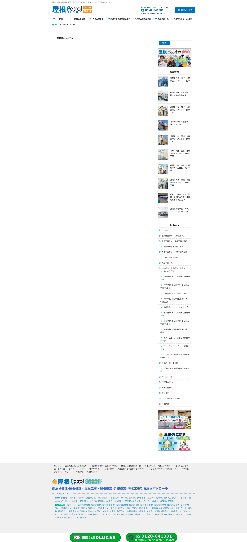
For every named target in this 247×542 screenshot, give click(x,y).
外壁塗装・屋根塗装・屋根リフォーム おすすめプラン (173, 269)
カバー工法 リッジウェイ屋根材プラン (175, 339)
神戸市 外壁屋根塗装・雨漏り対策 (175, 370)
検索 (164, 43)
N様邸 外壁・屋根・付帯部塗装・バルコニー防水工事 (180, 139)
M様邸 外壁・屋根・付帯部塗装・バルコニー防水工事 (180, 109)
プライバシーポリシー (170, 398)
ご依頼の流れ (167, 382)
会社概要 (165, 393)
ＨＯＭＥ (165, 230)
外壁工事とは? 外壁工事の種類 (174, 252)
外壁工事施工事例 (170, 257)
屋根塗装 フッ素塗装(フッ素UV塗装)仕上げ (174, 322)
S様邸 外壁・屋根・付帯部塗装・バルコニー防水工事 (180, 182)
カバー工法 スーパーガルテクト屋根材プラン (175, 356)
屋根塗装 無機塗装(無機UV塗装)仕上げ (173, 331)
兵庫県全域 (60, 505)
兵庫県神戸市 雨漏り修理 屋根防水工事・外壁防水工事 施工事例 (180, 197)
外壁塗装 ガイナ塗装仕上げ (174, 293)
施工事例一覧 (167, 263)
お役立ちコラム (167, 377)
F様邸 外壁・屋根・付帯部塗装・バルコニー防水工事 (180, 153)
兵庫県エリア (92, 472)
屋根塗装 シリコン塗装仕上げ (175, 307)
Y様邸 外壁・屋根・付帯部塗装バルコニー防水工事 (180, 168)
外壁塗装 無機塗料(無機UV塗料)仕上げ (173, 300)
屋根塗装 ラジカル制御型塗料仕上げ (175, 314)
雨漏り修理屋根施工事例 (173, 247)
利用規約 (165, 404)
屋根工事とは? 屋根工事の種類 (174, 241)
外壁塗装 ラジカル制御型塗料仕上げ (175, 278)
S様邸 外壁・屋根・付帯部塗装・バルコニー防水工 (180, 80)
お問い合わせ (186, 10)
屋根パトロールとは (169, 363)
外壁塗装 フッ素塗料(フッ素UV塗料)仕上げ (174, 286)
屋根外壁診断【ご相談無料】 (173, 236)
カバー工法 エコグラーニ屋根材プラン (175, 347)
